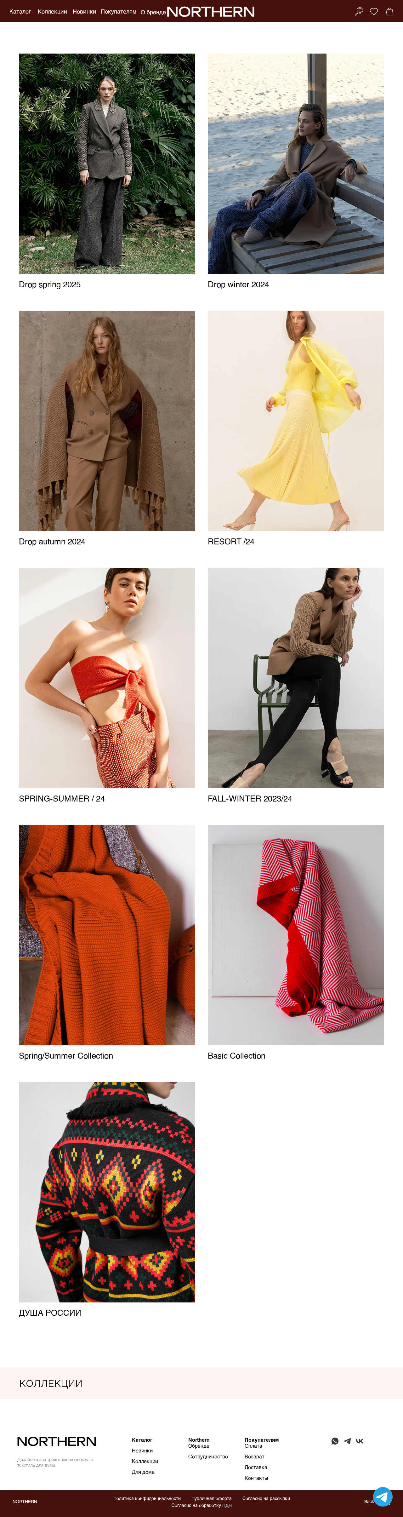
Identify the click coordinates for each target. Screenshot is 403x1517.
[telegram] (347, 1443)
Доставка (256, 1467)
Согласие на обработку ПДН (202, 1505)
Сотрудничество (208, 1456)
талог (145, 1440)
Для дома (143, 1472)
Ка (135, 1440)
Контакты (256, 1478)
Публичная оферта (211, 1498)
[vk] (359, 1443)
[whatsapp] (335, 1443)
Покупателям (118, 11)
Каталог (20, 11)
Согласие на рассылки (266, 1498)
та (259, 1446)
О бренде (153, 12)
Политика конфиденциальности (147, 1498)
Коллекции (52, 11)
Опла (251, 1446)
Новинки (84, 11)
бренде (200, 1446)
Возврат (254, 1456)
